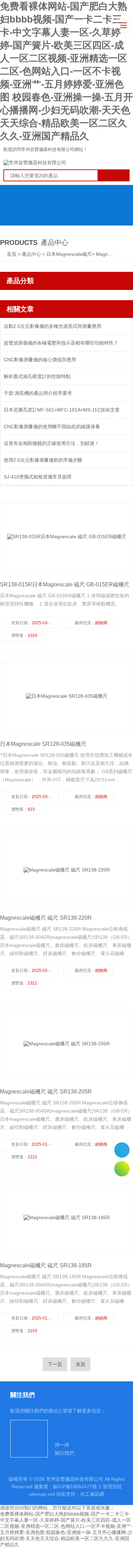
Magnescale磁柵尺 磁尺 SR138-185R (46, 1265)
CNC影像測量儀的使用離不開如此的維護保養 (52, 426)
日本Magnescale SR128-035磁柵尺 (43, 744)
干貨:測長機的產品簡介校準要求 (38, 393)
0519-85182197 (122, 1150)
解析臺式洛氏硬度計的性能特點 (37, 376)
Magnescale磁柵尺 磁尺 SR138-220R (46, 918)
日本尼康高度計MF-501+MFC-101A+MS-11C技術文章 (62, 410)
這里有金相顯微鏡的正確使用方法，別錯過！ (51, 443)
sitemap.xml (42, 1494)
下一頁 (55, 1364)
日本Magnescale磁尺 (69, 254)
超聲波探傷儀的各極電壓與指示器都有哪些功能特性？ (61, 343)
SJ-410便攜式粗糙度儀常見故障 (38, 476)
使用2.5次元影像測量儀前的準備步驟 (43, 460)
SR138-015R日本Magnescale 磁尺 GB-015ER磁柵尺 (64, 584)
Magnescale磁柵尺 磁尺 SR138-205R (46, 1091)
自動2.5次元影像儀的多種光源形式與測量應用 (52, 326)
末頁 (80, 1364)
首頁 (12, 254)
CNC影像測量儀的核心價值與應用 (40, 359)
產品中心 (32, 254)
